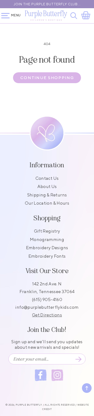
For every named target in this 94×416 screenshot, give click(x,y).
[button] (74, 15)
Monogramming (47, 239)
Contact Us (47, 178)
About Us (47, 186)
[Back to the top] (87, 388)
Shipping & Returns (47, 194)
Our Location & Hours (47, 203)
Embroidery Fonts (47, 256)
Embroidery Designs (47, 247)
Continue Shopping (47, 77)
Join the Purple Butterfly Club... (47, 4)
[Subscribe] (78, 359)
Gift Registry (47, 231)
